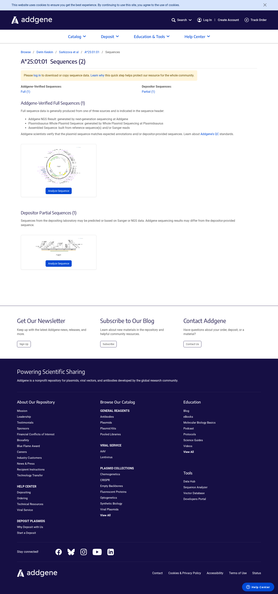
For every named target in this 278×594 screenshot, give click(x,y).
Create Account (228, 20)
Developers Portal (194, 499)
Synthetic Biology (111, 503)
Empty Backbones (111, 486)
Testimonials (25, 422)
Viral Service (25, 510)
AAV (103, 451)
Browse (26, 52)
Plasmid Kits (108, 428)
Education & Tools (149, 36)
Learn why (97, 75)
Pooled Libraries (110, 434)
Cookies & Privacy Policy (184, 573)
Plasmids (106, 422)
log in (37, 75)
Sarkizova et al (69, 52)
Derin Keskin (44, 52)
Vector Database (194, 493)
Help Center (195, 36)
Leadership (24, 416)
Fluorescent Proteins (113, 492)
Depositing (24, 492)
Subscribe (108, 344)
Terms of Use (238, 573)
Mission (22, 411)
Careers (22, 452)
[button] (182, 20)
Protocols (189, 434)
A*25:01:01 (92, 52)
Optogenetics (108, 497)
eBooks (188, 416)
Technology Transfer (30, 475)
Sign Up (23, 344)
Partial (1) (148, 91)
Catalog (74, 36)
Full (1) (25, 91)
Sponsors (23, 428)
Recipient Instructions (31, 469)
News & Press (26, 463)
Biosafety (23, 440)
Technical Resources (30, 504)
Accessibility (215, 573)
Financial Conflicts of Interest (35, 434)
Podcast (188, 428)
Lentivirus (106, 457)
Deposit (107, 36)
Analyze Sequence (58, 190)
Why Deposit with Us (30, 527)
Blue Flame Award (28, 446)
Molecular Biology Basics (199, 422)
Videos (187, 446)
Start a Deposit (26, 533)
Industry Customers (29, 457)
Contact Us (192, 344)
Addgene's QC (209, 134)
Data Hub (189, 481)
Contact (157, 573)
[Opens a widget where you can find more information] (258, 587)
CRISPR (105, 480)
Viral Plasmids (109, 509)
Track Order (259, 20)
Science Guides (193, 440)
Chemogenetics (110, 474)
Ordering (22, 498)
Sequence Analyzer (195, 487)
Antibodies (107, 416)
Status (256, 573)
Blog (186, 411)
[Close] (263, 5)
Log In (207, 20)
